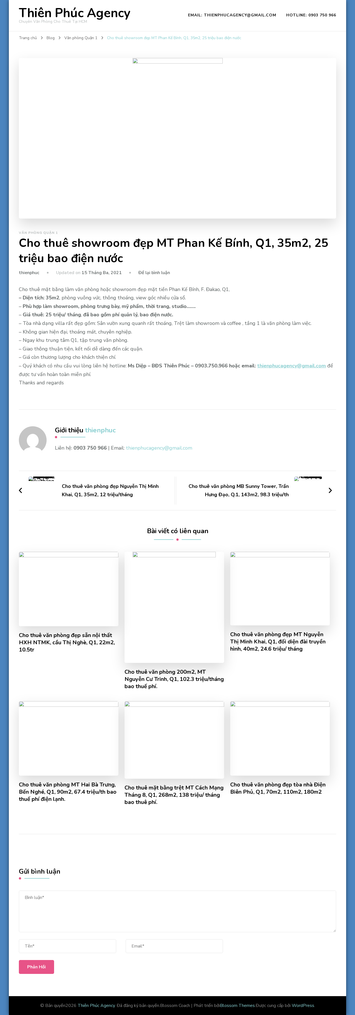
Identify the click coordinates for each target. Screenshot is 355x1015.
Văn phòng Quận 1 (38, 232)
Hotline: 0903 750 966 (311, 15)
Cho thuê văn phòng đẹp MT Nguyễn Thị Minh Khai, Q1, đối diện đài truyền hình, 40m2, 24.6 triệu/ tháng (278, 642)
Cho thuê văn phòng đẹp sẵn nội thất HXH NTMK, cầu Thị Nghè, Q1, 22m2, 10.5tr (67, 642)
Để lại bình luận (154, 273)
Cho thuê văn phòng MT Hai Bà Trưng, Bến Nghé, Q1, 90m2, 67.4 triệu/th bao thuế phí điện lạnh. (67, 792)
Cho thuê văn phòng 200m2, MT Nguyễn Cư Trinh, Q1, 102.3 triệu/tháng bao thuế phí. (174, 679)
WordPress (303, 1006)
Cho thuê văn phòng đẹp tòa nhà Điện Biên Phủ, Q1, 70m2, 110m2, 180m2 (278, 788)
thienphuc (29, 273)
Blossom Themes (237, 1006)
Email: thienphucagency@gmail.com (232, 15)
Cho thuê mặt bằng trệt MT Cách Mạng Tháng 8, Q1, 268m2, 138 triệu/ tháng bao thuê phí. (174, 795)
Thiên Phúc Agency (74, 13)
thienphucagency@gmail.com (291, 365)
